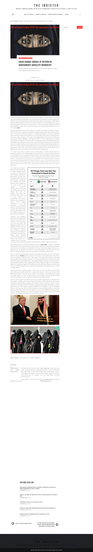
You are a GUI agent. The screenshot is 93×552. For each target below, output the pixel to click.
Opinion (30, 58)
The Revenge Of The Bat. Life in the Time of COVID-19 (31, 502)
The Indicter (46, 5)
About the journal (29, 14)
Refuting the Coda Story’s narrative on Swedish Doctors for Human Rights (37, 508)
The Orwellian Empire (47, 379)
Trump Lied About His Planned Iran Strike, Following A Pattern (34, 514)
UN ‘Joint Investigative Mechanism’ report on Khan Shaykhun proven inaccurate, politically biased (46, 524)
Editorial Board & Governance (55, 14)
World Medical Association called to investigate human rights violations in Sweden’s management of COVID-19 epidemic (38, 488)
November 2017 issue (23, 58)
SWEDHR (67, 14)
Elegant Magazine (52, 550)
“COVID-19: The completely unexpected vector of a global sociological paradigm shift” (38, 495)
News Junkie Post (35, 357)
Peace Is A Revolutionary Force (23, 523)
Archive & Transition (41, 14)
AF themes (60, 550)
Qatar (18, 127)
